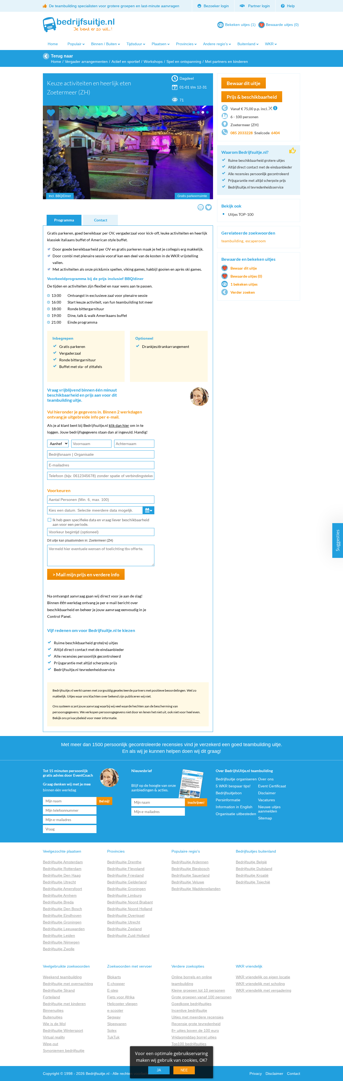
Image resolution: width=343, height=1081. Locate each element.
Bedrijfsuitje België (251, 862)
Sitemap (265, 818)
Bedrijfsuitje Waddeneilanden (196, 889)
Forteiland (51, 997)
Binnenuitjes (53, 1010)
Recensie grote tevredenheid (196, 1024)
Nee (184, 1070)
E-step (112, 990)
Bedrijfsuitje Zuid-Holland (128, 935)
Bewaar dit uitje (243, 268)
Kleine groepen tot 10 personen (198, 990)
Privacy (255, 1073)
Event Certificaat (272, 786)
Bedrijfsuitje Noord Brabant (130, 902)
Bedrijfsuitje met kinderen (64, 1004)
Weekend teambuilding (62, 977)
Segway (114, 1017)
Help (290, 6)
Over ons (266, 779)
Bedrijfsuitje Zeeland (124, 929)
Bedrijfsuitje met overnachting (68, 984)
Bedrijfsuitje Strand (59, 990)
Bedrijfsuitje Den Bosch (62, 909)
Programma (64, 220)
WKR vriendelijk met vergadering (263, 990)
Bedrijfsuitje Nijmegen (61, 942)
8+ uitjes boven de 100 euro (195, 1030)
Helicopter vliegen (122, 1004)
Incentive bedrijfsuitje (189, 1010)
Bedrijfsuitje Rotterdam (62, 869)
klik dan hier (119, 425)
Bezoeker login (216, 6)
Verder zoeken (242, 292)
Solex (112, 1030)
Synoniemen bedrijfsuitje (63, 1050)
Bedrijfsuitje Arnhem (60, 895)
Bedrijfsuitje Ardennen (190, 862)
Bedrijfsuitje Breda (58, 902)
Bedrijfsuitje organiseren (236, 779)
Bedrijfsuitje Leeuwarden (64, 929)
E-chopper (116, 984)
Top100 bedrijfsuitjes (189, 1044)
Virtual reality (54, 1037)
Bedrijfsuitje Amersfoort (62, 889)
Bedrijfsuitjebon (229, 793)
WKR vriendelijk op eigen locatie (263, 977)
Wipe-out (50, 1044)
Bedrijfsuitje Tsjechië (253, 882)
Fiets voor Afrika (121, 997)
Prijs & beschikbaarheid (252, 97)
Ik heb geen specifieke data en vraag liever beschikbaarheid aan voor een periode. (101, 522)
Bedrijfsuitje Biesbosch (191, 869)
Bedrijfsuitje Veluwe (188, 882)
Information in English (234, 807)
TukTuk (113, 1037)
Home (53, 44)
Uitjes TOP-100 (240, 214)
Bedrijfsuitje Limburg (124, 895)
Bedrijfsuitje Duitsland (254, 869)
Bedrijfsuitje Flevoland (125, 869)
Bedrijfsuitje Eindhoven (62, 915)
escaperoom (255, 241)
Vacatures (266, 800)
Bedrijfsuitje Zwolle (58, 949)
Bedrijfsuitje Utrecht (59, 882)
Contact (100, 220)
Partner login (258, 6)
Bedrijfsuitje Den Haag (62, 875)
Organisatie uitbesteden (236, 814)
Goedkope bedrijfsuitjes (191, 1004)
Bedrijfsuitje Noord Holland (129, 909)
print (200, 207)
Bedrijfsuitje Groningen (62, 922)
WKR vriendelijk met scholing (260, 984)
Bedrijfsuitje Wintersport (63, 1030)
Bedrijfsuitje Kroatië (252, 875)
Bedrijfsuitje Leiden (59, 935)
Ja (159, 1070)
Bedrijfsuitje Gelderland (127, 882)
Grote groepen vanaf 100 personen (202, 997)
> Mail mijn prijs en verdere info (86, 574)
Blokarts (114, 977)
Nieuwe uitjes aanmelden (269, 809)
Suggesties (338, 540)
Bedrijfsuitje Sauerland (191, 875)
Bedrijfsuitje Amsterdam (63, 862)
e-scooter (115, 1010)
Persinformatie (228, 800)
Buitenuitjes (52, 1017)
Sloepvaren (116, 1024)
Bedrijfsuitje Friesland (125, 875)
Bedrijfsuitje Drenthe (124, 862)
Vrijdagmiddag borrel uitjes (194, 1037)
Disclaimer (267, 793)
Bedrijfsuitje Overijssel (125, 915)
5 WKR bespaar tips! (233, 786)
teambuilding (232, 241)
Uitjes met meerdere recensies (197, 1017)
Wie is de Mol (54, 1024)
